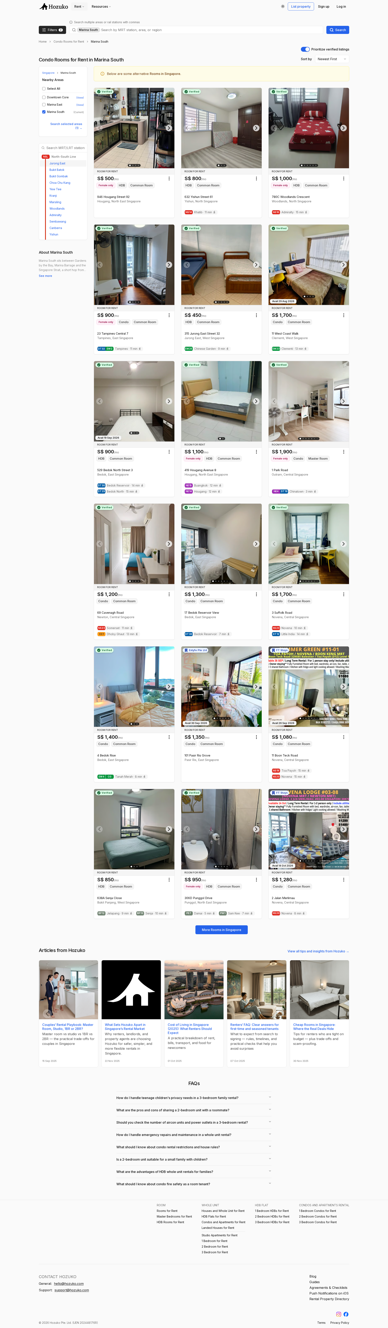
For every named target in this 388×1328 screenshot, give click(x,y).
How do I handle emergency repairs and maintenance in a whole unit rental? (173, 1135)
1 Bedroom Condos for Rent (317, 1210)
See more (45, 275)
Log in (341, 6)
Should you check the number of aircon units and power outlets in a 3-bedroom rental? (182, 1122)
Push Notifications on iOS (329, 1293)
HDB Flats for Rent (214, 1216)
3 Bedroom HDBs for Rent (272, 1222)
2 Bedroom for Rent (215, 1246)
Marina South (55, 111)
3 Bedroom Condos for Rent (318, 1222)
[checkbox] (43, 88)
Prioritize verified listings (330, 49)
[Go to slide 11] (317, 581)
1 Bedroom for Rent (214, 1241)
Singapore (48, 72)
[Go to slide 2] (132, 165)
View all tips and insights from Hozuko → (318, 951)
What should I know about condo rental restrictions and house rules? (168, 1147)
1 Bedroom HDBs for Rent (272, 1210)
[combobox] (211, 29)
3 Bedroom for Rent (215, 1252)
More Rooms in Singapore (221, 930)
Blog (312, 1276)
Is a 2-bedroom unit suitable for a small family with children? (162, 1159)
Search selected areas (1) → (66, 126)
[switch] (305, 49)
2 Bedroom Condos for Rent (318, 1216)
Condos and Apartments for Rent (223, 1222)
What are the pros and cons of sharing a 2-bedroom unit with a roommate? (172, 1110)
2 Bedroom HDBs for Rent (272, 1216)
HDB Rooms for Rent (170, 1222)
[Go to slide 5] (313, 165)
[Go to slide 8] (317, 718)
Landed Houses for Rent (218, 1227)
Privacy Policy (339, 1322)
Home (43, 41)
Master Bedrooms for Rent (174, 1216)
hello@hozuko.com (69, 1284)
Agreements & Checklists (328, 1288)
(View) (80, 97)
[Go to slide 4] (138, 165)
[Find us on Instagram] (338, 1314)
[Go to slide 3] (135, 165)
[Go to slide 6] (315, 165)
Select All (53, 88)
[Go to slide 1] (130, 165)
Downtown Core (58, 97)
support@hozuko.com (72, 1290)
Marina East (54, 104)
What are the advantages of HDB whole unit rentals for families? (164, 1172)
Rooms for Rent (167, 1210)
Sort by (306, 59)
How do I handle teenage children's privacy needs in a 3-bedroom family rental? (177, 1098)
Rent (77, 6)
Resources (100, 6)
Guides (314, 1282)
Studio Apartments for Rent (219, 1235)
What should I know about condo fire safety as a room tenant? (163, 1184)
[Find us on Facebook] (346, 1314)
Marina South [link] (99, 41)
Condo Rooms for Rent (69, 41)
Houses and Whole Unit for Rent (223, 1210)
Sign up (323, 6)
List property (301, 6)
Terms (321, 1322)
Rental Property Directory (329, 1299)
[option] (63, 163)
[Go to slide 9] (317, 438)
